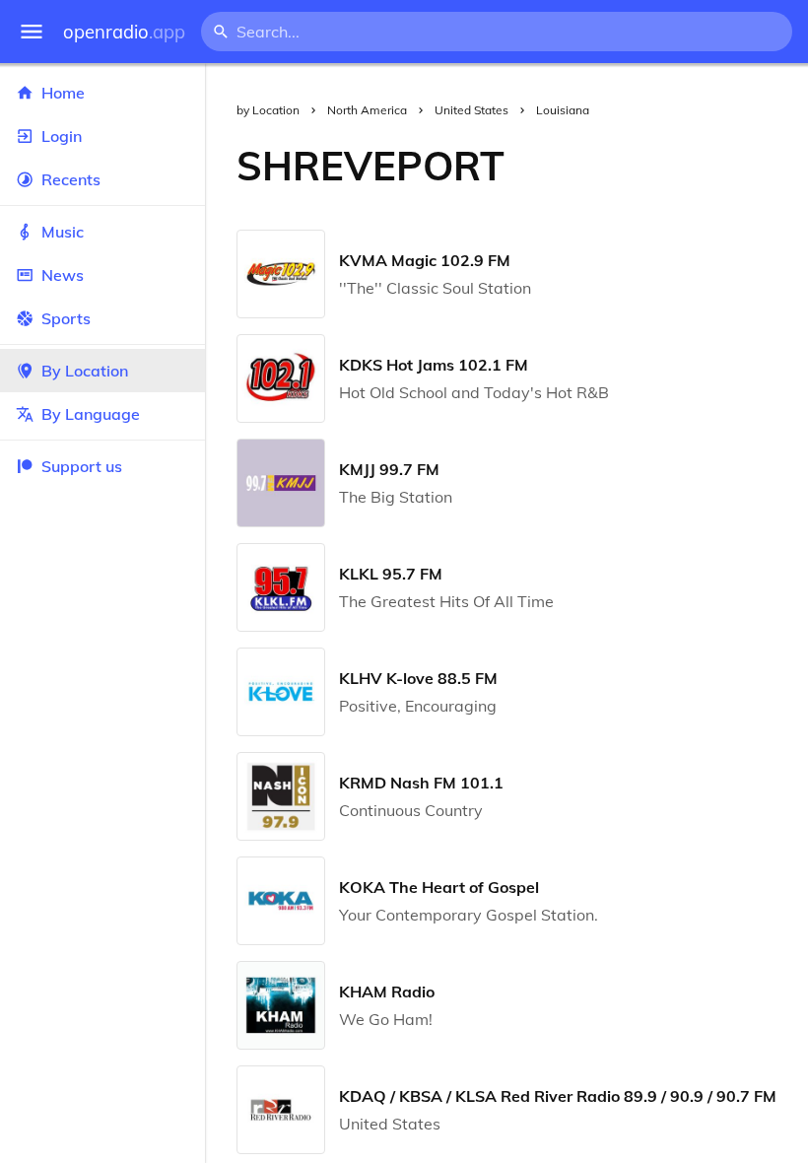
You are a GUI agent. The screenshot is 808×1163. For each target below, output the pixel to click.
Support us (81, 466)
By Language (90, 414)
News (62, 275)
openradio (124, 32)
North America (367, 110)
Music (62, 231)
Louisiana (562, 110)
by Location (268, 110)
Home (63, 93)
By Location (84, 370)
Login (61, 136)
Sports (66, 318)
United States (471, 110)
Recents (71, 179)
